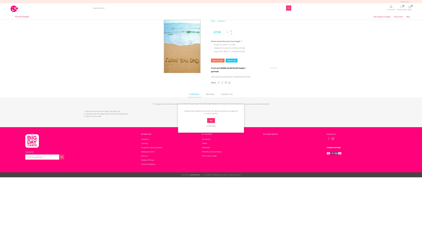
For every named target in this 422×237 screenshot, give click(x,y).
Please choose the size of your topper (226, 41)
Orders (204, 143)
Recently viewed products (212, 152)
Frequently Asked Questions (151, 147)
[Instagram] (333, 138)
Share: (213, 83)
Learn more (211, 126)
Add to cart (231, 60)
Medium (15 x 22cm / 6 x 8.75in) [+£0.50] (229, 48)
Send (61, 157)
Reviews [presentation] (210, 94)
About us (144, 156)
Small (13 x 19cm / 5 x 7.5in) (224, 45)
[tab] (194, 94)
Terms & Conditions (148, 164)
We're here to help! (209, 156)
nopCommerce (195, 175)
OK (211, 120)
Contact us (145, 139)
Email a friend (229, 83)
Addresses (206, 147)
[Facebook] (328, 138)
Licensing (144, 143)
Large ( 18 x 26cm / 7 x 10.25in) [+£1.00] (229, 51)
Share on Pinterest (226, 82)
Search (288, 8)
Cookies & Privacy (147, 160)
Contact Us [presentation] (227, 94)
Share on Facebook (222, 82)
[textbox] (188, 8)
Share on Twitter (219, 82)
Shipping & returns (148, 152)
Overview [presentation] (194, 94)
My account (391, 10)
